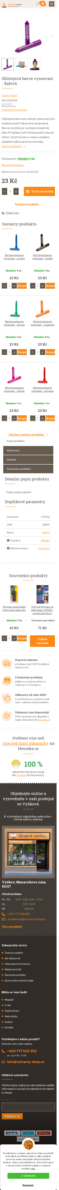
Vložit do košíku (42, 191)
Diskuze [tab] (11, 459)
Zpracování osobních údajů (19, 980)
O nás (8, 1005)
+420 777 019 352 (22, 1051)
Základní (45, 540)
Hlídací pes (12, 212)
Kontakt (9, 1027)
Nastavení (27, 1185)
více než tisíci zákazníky (25, 743)
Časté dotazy (12, 1010)
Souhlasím (29, 1175)
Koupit (22, 285)
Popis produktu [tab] (15, 440)
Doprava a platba (14, 952)
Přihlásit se (12, 1116)
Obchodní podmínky (15, 975)
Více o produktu (11, 146)
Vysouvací (44, 548)
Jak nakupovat (12, 958)
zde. (33, 1168)
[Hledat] (37, 4)
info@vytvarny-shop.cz (25, 1062)
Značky (8, 1021)
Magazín (9, 999)
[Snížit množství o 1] (4, 191)
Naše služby (11, 1016)
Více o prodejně (12, 926)
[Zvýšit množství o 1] (16, 191)
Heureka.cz (44, 719)
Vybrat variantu (42, 641)
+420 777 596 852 (19, 914)
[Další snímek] (51, 37)
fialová (46, 532)
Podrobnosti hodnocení (14, 110)
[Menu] (51, 4)
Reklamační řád (13, 969)
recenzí (21, 775)
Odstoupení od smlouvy (17, 963)
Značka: (9, 95)
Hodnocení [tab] (13, 450)
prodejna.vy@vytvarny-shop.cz (27, 919)
